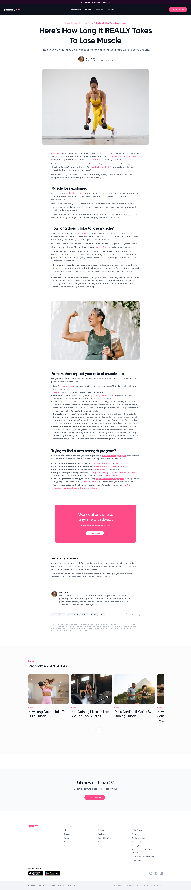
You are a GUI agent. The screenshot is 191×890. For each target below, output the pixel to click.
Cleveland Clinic (75, 193)
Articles (88, 10)
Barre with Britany (88, 488)
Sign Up (67, 834)
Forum (66, 838)
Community (99, 10)
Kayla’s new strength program (110, 478)
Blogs (76, 23)
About (66, 830)
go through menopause (102, 395)
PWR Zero (119, 463)
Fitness (84, 23)
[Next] (99, 730)
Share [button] (134, 615)
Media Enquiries (138, 838)
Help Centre (137, 830)
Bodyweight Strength (102, 463)
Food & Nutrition (104, 838)
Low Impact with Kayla (121, 466)
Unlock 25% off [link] (95, 533)
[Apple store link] (35, 873)
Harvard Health (68, 386)
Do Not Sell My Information (143, 856)
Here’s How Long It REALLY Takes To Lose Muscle (108, 23)
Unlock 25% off (178, 10)
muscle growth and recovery (122, 156)
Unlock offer (105, 2)
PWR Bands (100, 469)
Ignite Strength (101, 466)
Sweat (67, 23)
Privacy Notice (138, 846)
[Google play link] (52, 873)
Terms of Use (137, 842)
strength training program (114, 456)
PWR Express (111, 475)
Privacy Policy (32, 885)
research (57, 392)
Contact (135, 834)
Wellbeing (102, 834)
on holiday (83, 233)
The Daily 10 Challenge (98, 472)
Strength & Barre (69, 488)
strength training (102, 247)
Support (110, 10)
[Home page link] (9, 9)
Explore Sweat (76, 10)
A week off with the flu (100, 167)
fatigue (96, 159)
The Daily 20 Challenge (125, 472)
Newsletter (68, 842)
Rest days (55, 153)
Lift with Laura (89, 482)
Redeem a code (70, 846)
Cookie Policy (137, 860)
